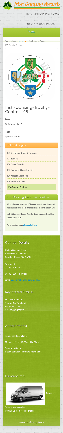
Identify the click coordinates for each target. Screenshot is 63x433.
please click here (30, 225)
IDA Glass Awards (15, 164)
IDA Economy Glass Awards (20, 170)
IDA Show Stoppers (16, 181)
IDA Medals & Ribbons (17, 175)
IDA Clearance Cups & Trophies (21, 152)
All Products (12, 158)
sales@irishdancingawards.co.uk (26, 279)
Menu (31, 31)
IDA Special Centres (17, 187)
